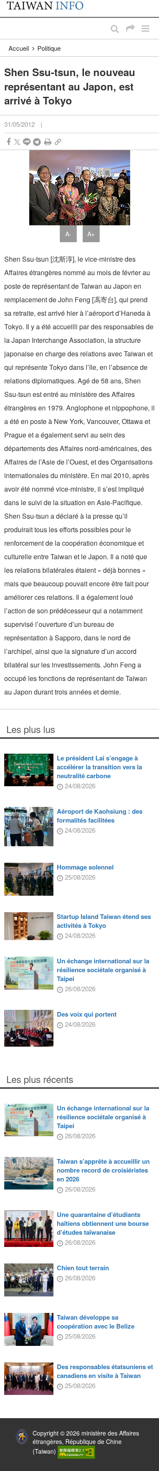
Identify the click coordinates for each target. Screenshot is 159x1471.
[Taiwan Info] (49, 8)
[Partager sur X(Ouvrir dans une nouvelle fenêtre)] (17, 141)
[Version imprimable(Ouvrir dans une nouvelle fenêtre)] (47, 141)
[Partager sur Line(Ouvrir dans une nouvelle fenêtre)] (27, 141)
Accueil (18, 48)
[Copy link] (57, 141)
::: (8, 4)
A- (68, 234)
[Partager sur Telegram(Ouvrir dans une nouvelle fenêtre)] (37, 141)
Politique (49, 48)
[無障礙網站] (76, 1451)
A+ (91, 234)
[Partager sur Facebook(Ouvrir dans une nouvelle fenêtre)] (8, 141)
